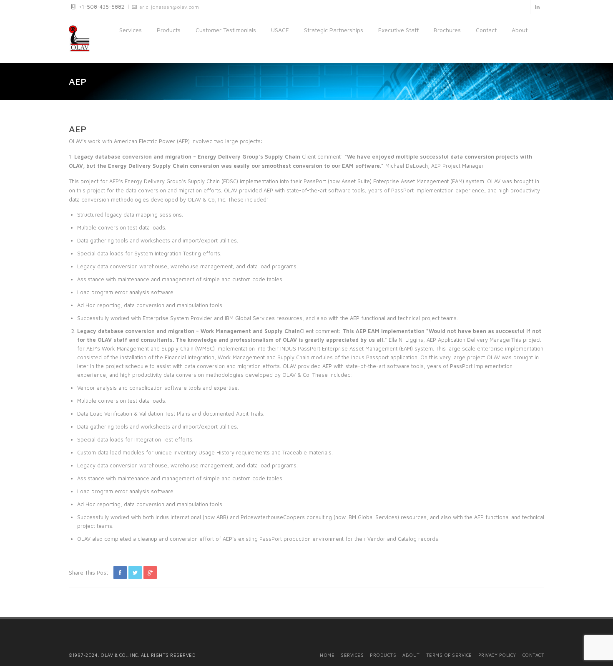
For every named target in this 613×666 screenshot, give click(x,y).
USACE (280, 29)
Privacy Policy (497, 655)
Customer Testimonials (226, 29)
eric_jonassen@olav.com (169, 7)
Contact (486, 29)
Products (169, 29)
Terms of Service (449, 655)
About (520, 29)
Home (327, 655)
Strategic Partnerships (333, 29)
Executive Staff (398, 29)
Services (130, 29)
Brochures (447, 29)
